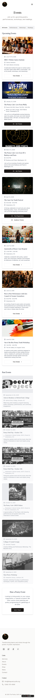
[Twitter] (8, 649)
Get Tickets (19, 124)
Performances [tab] (13, 27)
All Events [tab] (4, 27)
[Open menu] (32, 4)
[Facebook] (13, 649)
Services (4, 659)
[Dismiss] (33, 696)
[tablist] (17, 27)
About (4, 661)
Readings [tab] (30, 27)
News (4, 670)
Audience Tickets (19, 220)
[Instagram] (3, 649)
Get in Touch (17, 610)
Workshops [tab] (22, 27)
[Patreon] (18, 649)
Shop (3, 667)
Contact (4, 672)
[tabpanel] (17, 308)
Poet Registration (19, 216)
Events (4, 664)
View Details (16, 75)
